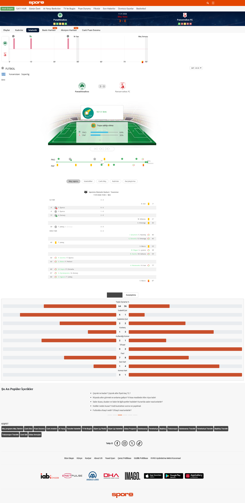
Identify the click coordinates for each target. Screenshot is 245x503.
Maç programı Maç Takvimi (12, 429)
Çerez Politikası (124, 458)
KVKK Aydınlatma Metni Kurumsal (166, 458)
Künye (79, 458)
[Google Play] (173, 475)
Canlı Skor (28, 429)
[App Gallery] (194, 475)
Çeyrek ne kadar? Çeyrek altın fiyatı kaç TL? (25, 393)
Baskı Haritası (49, 29)
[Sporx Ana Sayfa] (37, 3)
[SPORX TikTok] (139, 443)
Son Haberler (109, 8)
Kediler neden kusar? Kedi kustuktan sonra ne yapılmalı (30, 406)
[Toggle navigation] (213, 3)
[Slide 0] (110, 415)
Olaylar (6, 30)
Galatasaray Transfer (187, 429)
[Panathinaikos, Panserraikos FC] (5, 49)
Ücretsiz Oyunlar (126, 8)
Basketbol (141, 8)
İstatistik (32, 30)
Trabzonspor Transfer (10, 435)
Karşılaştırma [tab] (131, 295)
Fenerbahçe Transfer (205, 429)
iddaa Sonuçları (35, 435)
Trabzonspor (173, 429)
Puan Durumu (84, 8)
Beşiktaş (163, 429)
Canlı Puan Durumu (91, 30)
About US (98, 458)
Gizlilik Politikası (141, 458)
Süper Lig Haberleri (115, 429)
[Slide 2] (120, 415)
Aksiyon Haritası (69, 29)
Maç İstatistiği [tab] (114, 295)
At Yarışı (62, 429)
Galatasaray (142, 429)
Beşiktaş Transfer (221, 429)
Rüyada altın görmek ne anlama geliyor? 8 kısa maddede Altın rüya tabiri (37, 397)
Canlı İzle (23, 435)
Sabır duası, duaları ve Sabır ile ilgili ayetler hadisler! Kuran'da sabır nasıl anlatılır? (41, 402)
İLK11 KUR (21, 8)
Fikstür (97, 8)
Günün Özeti (34, 8)
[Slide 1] (115, 415)
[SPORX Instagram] (125, 443)
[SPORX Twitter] (132, 443)
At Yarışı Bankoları (52, 8)
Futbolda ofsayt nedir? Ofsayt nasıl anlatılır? (25, 410)
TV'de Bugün (69, 8)
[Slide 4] (130, 415)
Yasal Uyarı (110, 458)
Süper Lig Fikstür (100, 429)
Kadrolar (19, 30)
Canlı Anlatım (52, 429)
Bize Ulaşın (69, 458)
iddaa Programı (130, 429)
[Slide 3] (125, 415)
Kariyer (88, 458)
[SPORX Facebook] (117, 443)
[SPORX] (122, 495)
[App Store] (153, 475)
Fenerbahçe (153, 429)
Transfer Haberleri (74, 429)
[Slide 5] (135, 415)
